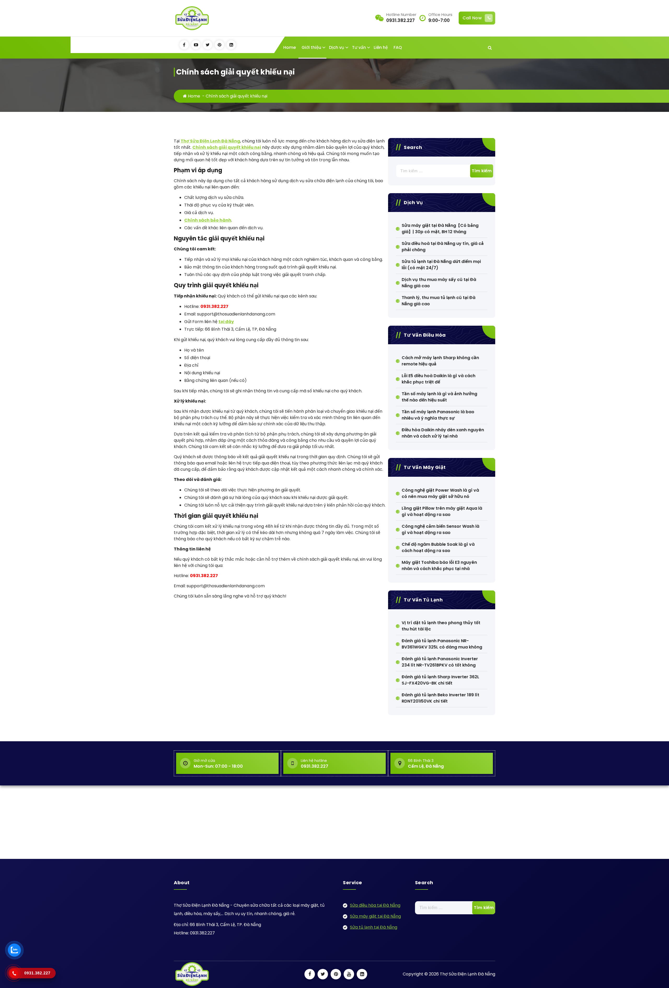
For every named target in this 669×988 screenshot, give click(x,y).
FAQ (398, 47)
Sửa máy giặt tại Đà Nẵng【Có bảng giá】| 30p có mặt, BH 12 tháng (440, 228)
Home (289, 47)
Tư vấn (359, 47)
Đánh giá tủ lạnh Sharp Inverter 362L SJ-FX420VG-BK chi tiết (440, 680)
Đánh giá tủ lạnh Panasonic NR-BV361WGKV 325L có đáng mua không (442, 644)
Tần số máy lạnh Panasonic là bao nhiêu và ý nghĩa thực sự (438, 415)
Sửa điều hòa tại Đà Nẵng (375, 905)
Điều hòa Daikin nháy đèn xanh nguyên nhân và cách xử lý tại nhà (443, 433)
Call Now (472, 18)
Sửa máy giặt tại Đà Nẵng (375, 916)
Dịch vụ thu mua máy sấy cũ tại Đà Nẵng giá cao (439, 283)
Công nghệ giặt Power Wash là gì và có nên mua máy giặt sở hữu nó (440, 493)
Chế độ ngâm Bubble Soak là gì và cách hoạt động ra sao (438, 547)
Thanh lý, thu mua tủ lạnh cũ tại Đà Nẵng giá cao (438, 301)
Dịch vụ (336, 47)
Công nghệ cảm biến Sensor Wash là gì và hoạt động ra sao (440, 529)
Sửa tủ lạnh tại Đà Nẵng (373, 927)
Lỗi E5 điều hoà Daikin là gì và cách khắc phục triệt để (438, 379)
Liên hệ (381, 47)
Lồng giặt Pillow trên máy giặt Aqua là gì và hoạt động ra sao (442, 511)
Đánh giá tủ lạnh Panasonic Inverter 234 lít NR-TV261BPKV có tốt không (440, 662)
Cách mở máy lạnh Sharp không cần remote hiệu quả (440, 361)
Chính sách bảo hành (207, 220)
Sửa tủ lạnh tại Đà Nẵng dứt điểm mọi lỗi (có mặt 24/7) (441, 265)
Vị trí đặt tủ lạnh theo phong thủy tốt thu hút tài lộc (441, 626)
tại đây (226, 322)
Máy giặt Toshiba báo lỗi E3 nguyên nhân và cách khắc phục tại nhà (439, 565)
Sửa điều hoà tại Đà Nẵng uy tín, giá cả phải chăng (443, 246)
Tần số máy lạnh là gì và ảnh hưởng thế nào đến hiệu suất (439, 397)
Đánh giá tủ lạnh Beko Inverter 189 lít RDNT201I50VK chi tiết (440, 698)
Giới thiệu (311, 47)
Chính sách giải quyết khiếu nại (226, 147)
